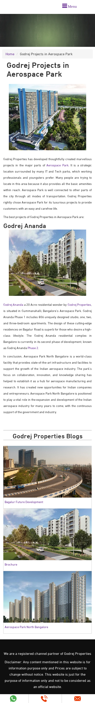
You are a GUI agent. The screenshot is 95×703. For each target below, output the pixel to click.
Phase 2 (33, 348)
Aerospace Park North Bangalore (26, 627)
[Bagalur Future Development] (47, 471)
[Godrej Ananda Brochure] (47, 534)
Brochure (11, 564)
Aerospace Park (57, 165)
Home (10, 54)
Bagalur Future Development (24, 502)
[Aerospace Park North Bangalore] (47, 596)
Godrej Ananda (13, 304)
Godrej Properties (79, 304)
